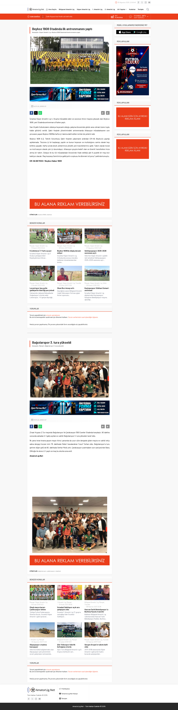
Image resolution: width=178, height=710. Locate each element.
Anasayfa (35, 32)
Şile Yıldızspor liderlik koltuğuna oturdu (66, 646)
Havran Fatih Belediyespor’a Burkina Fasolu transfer (96, 610)
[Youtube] (149, 2)
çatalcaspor (51, 571)
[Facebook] (138, 2)
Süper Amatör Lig (45, 32)
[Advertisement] (48, 181)
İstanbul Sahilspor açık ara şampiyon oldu (68, 608)
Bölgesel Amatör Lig (92, 602)
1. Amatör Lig (61, 602)
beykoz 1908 (42, 214)
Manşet (32, 246)
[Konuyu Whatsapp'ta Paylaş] (40, 113)
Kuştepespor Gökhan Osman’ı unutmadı (97, 289)
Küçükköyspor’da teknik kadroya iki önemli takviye (64, 17)
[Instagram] (145, 2)
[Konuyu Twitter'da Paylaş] (36, 113)
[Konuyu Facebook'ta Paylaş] (31, 113)
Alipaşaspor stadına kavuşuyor (38, 646)
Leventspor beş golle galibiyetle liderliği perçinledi (42, 289)
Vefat (104, 283)
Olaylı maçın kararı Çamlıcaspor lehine (38, 608)
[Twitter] (142, 2)
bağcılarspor (42, 571)
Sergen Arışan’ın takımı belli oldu (96, 646)
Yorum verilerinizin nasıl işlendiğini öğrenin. (83, 317)
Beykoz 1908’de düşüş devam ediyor (69, 252)
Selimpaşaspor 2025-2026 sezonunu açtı (95, 252)
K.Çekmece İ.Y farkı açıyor (41, 251)
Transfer (78, 283)
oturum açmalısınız (53, 315)
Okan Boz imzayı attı (65, 288)
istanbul (49, 214)
